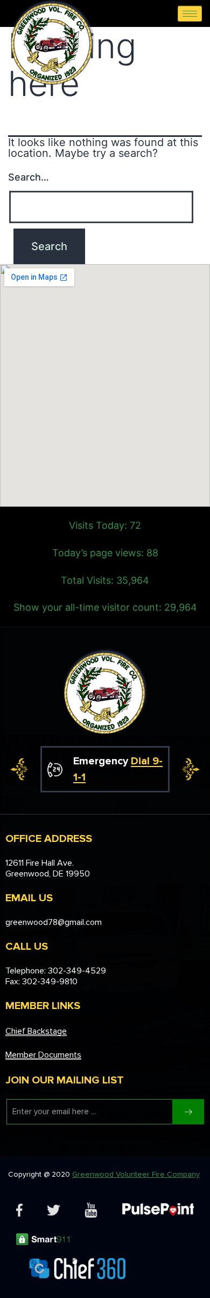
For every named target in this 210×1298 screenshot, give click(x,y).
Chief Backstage (36, 1031)
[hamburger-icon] (190, 14)
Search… (28, 177)
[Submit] (188, 1111)
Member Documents (43, 1055)
